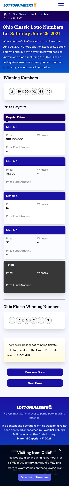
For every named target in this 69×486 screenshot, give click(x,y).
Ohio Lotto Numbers (35, 477)
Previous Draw (35, 372)
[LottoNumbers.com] (20, 8)
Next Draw (35, 383)
